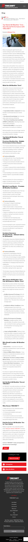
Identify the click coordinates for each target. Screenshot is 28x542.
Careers (14, 517)
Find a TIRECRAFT (14, 514)
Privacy (15, 539)
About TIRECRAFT (14, 510)
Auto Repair (14, 502)
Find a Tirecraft (8, 1)
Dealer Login (8, 539)
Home (3, 17)
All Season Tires (11, 32)
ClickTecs (17, 540)
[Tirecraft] (10, 6)
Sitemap (20, 539)
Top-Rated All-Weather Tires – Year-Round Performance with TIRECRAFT (14, 27)
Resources (14, 508)
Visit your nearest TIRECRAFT (13, 428)
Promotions (14, 504)
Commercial (14, 506)
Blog (7, 17)
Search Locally (13, 458)
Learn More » (14, 495)
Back (5, 448)
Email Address (7, 526)
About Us (22, 1)
